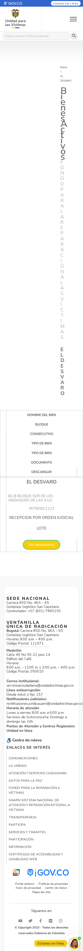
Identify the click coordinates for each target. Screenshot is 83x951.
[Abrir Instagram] (62, 921)
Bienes (63, 67)
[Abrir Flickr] (52, 921)
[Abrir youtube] (21, 921)
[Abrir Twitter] (31, 921)
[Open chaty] (74, 943)
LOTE (42, 528)
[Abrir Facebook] (41, 921)
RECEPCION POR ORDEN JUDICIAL (41, 517)
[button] (18, 3)
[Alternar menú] (73, 18)
